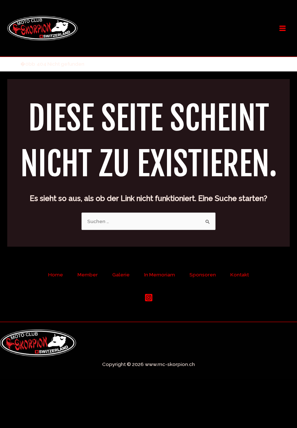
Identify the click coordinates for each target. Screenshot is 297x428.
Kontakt (239, 274)
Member (88, 274)
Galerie (121, 274)
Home (55, 274)
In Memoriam (159, 274)
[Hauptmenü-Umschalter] (282, 28)
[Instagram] (149, 297)
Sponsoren (202, 274)
